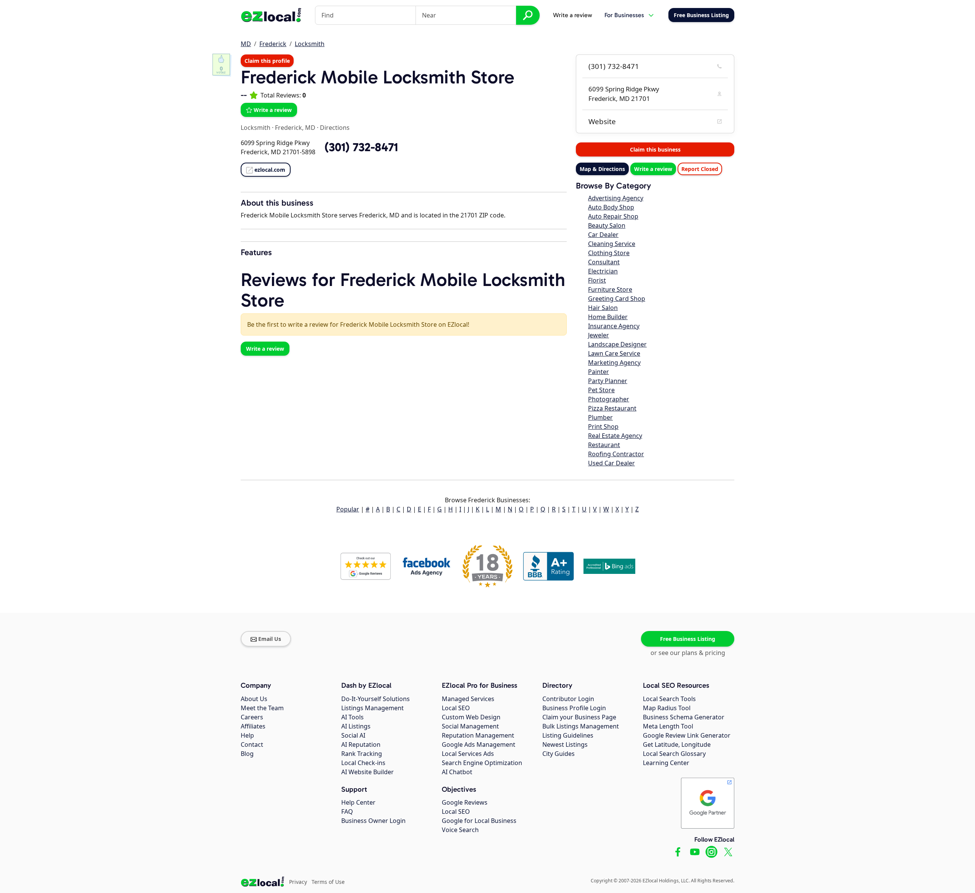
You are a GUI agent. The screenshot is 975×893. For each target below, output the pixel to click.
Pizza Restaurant (612, 408)
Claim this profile (267, 60)
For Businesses (624, 15)
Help (247, 735)
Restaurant (604, 445)
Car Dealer (603, 234)
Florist (597, 280)
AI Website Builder (367, 772)
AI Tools (352, 717)
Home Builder (608, 317)
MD (246, 44)
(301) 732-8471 (613, 66)
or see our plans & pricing (688, 653)
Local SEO (456, 708)
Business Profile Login (574, 708)
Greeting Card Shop (616, 298)
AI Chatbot (457, 772)
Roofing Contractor (616, 454)
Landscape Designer (617, 344)
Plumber (600, 417)
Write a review (572, 15)
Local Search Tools (669, 699)
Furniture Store (610, 289)
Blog (247, 753)
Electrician (603, 271)
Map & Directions (602, 169)
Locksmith (309, 44)
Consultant (604, 262)
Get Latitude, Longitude (677, 744)
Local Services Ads (468, 753)
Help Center (358, 802)
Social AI (353, 735)
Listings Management (372, 708)
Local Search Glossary (674, 753)
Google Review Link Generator (686, 735)
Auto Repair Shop (613, 216)
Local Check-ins (363, 763)
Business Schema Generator (683, 717)
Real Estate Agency (615, 435)
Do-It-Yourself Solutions (375, 699)
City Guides (558, 753)
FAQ (347, 811)
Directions (335, 127)
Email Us (269, 638)
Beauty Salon (606, 225)
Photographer (608, 399)
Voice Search (460, 830)
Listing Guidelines (567, 735)
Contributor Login (568, 699)
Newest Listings (565, 744)
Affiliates (253, 726)
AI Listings (356, 726)
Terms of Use (328, 881)
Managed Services (468, 699)
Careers (252, 717)
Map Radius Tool (666, 708)
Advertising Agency (615, 198)
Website (602, 121)
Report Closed (699, 169)
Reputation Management (478, 735)
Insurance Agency (613, 326)
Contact (252, 744)
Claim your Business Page (579, 717)
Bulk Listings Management (580, 726)
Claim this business (655, 149)
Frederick (272, 44)
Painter (598, 371)
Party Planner (607, 381)
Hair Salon (603, 308)
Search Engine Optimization (482, 763)
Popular (347, 509)
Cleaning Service (611, 244)
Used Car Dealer (611, 463)
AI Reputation (360, 744)
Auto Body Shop (611, 207)
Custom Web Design (471, 717)
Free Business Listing (687, 638)
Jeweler (598, 335)
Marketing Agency (614, 362)
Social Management (470, 726)
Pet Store (601, 390)
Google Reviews (465, 802)
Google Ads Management (478, 744)
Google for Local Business (479, 820)
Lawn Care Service (614, 353)
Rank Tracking (361, 753)
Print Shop (603, 426)
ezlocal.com (269, 169)
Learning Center (666, 763)
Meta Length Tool (668, 726)
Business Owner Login (373, 820)
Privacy (298, 881)
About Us (254, 699)
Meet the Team (262, 708)
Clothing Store (609, 253)
